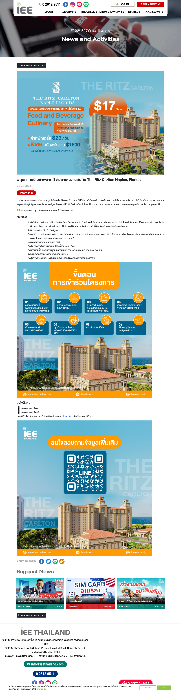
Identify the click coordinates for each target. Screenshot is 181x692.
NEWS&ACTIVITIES (111, 12)
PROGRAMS (89, 12)
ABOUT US (69, 12)
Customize (148, 688)
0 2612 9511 (45, 674)
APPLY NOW (149, 4)
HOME (49, 12)
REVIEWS (134, 12)
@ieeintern (68, 416)
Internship (26, 192)
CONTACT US (154, 12)
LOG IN (124, 4)
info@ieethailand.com (47, 664)
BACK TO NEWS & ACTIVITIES (32, 65)
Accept (164, 688)
